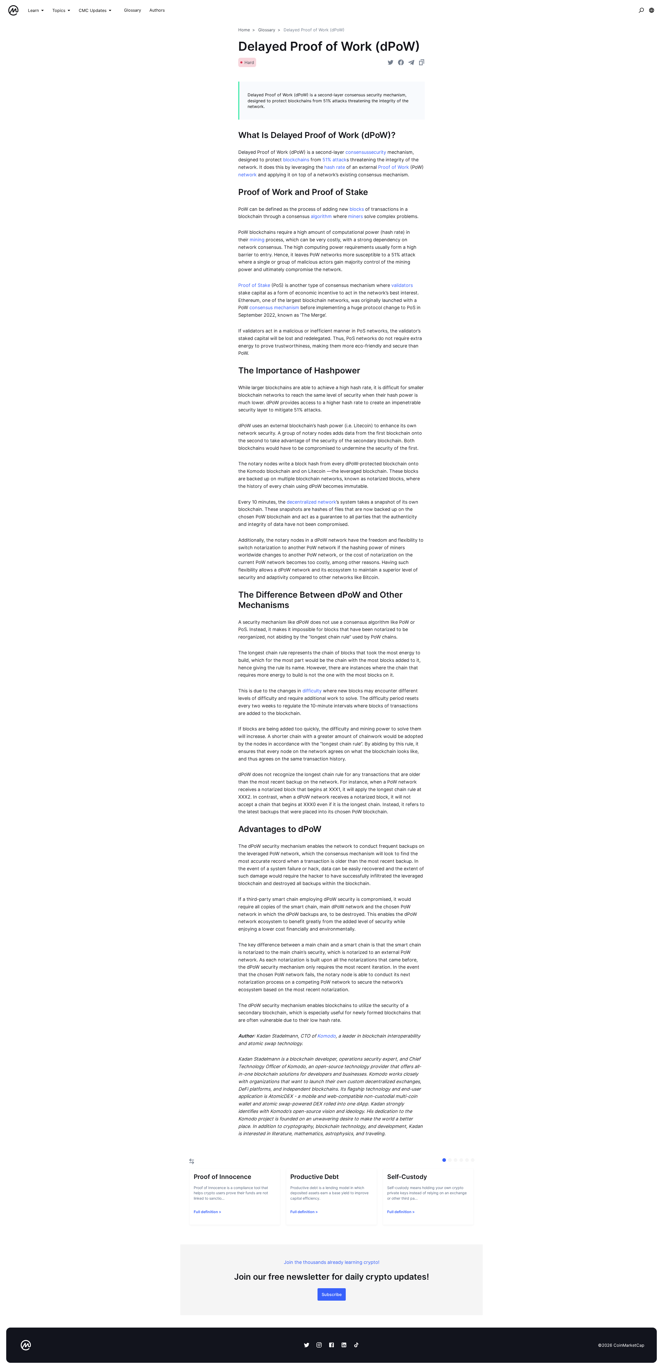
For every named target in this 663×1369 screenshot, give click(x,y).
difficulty (312, 690)
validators (402, 285)
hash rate (334, 167)
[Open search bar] (641, 10)
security (377, 152)
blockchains (296, 159)
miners (355, 216)
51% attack (334, 159)
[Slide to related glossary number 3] (461, 1160)
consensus (357, 152)
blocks (357, 209)
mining (257, 239)
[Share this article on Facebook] (401, 62)
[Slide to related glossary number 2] (455, 1160)
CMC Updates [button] (92, 10)
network (247, 174)
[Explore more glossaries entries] (192, 1161)
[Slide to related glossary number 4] (467, 1160)
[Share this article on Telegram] (411, 62)
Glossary (266, 29)
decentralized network (311, 502)
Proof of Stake (254, 285)
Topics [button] (58, 10)
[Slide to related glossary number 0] (444, 1160)
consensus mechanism (274, 307)
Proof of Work (393, 167)
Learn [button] (33, 10)
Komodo (326, 1036)
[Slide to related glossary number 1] (450, 1160)
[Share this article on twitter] (390, 62)
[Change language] (651, 10)
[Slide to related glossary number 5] (472, 1160)
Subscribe (332, 1294)
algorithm (321, 216)
